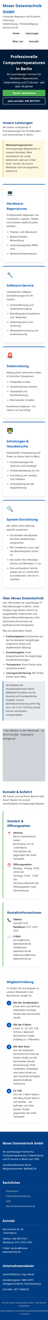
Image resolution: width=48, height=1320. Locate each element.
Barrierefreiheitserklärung (20, 1206)
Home (16, 33)
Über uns (18, 41)
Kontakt (34, 41)
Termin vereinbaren (24, 93)
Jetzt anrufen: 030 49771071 (24, 101)
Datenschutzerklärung (18, 1196)
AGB (8, 1201)
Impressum (12, 1191)
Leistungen (32, 33)
